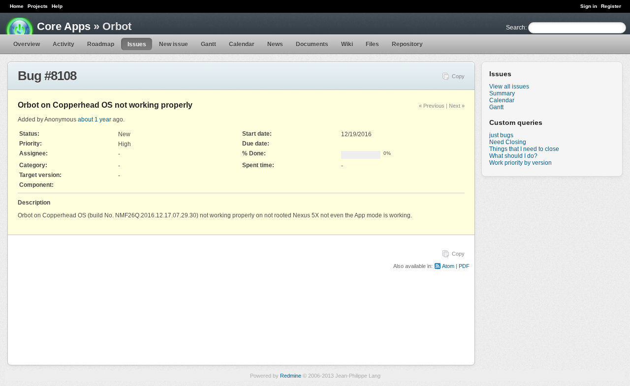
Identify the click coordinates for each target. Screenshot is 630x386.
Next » (457, 106)
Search (515, 27)
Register (611, 6)
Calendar (241, 44)
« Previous (431, 106)
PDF (464, 266)
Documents (312, 44)
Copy (458, 76)
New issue (173, 44)
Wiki (347, 44)
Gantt (208, 44)
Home (17, 6)
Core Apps (64, 26)
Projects (38, 6)
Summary (502, 93)
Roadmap (100, 44)
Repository (407, 44)
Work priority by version (520, 162)
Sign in (588, 6)
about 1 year (94, 119)
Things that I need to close (524, 149)
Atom (448, 266)
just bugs (501, 135)
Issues (136, 44)
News (275, 44)
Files (372, 44)
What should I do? (513, 155)
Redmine (290, 376)
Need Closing (507, 142)
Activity (63, 44)
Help (57, 6)
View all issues (509, 86)
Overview (26, 44)
